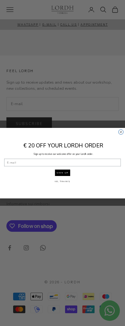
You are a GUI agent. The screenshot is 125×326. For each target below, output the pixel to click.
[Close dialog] (121, 132)
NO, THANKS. (63, 181)
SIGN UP (62, 172)
